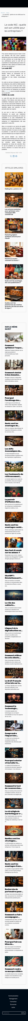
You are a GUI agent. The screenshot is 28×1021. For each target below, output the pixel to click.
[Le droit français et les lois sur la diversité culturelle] (14, 673)
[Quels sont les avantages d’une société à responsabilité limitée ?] (14, 856)
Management (13, 999)
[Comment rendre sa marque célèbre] (14, 961)
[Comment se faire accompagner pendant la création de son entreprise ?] (14, 907)
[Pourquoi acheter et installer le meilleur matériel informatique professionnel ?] (14, 752)
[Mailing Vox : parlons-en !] (14, 179)
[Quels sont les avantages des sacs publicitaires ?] (14, 271)
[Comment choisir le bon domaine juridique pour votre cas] (14, 364)
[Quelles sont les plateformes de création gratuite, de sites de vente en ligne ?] (14, 293)
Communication (13, 996)
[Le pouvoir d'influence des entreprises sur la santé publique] (14, 491)
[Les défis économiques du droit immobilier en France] (14, 441)
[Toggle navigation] (3, 4)
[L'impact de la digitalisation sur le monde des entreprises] (14, 620)
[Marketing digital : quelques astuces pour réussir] (14, 225)
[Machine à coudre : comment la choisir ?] (14, 249)
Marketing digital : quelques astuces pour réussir (13, 236)
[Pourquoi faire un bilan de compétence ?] (14, 934)
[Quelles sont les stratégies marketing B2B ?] (14, 830)
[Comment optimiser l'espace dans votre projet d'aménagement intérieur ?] (14, 337)
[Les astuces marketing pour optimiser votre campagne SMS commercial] (14, 200)
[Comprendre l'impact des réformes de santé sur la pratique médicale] (14, 725)
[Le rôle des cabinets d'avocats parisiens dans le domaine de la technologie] (14, 595)
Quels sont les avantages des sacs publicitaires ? (13, 281)
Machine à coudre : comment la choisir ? (12, 259)
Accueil (3, 12)
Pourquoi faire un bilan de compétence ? (13, 944)
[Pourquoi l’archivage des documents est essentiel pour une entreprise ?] (14, 390)
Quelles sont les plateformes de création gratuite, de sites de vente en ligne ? (14, 305)
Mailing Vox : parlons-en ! (13, 189)
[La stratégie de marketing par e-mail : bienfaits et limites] (14, 803)
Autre (7, 12)
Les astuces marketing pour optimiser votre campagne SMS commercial (13, 211)
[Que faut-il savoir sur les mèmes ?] (14, 542)
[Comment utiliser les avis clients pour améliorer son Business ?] (14, 647)
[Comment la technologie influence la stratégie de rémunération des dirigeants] (14, 698)
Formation (13, 1001)
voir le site (7, 91)
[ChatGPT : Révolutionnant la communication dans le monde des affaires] (14, 568)
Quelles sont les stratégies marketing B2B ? (13, 840)
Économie (13, 1004)
